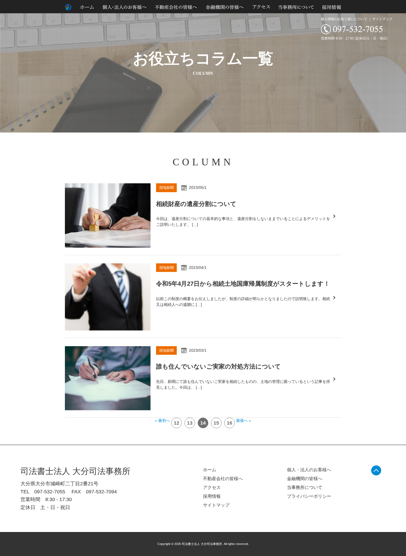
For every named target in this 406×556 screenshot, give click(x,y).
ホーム (209, 469)
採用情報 (212, 496)
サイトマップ (382, 19)
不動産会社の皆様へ (223, 478)
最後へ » (243, 420)
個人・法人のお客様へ (309, 469)
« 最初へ (162, 420)
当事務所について (304, 487)
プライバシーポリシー (309, 496)
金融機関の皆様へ (304, 478)
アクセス (212, 487)
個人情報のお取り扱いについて (344, 19)
